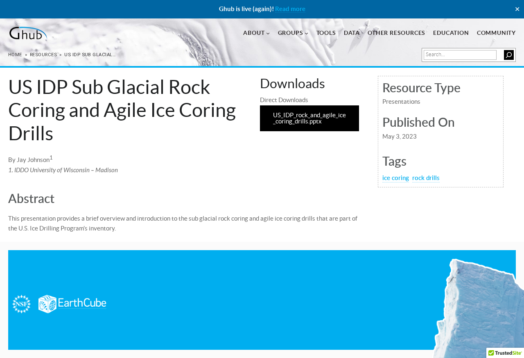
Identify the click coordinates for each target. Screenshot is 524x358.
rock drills (426, 177)
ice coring (395, 177)
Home (15, 54)
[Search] (509, 55)
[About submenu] (268, 33)
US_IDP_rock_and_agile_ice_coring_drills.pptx (309, 118)
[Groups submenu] (306, 33)
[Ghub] (27, 33)
